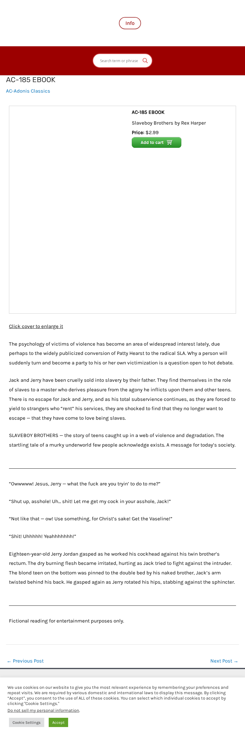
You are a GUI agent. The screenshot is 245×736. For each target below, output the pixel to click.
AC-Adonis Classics (28, 91)
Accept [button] (58, 722)
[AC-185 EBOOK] (71, 209)
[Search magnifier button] (145, 60)
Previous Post (25, 661)
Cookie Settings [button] (27, 722)
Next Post (224, 661)
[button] (130, 23)
